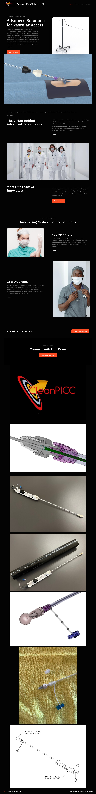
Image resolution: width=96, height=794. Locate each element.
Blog (82, 4)
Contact (88, 4)
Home (71, 4)
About (76, 4)
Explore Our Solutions (80, 331)
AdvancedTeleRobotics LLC (30, 4)
